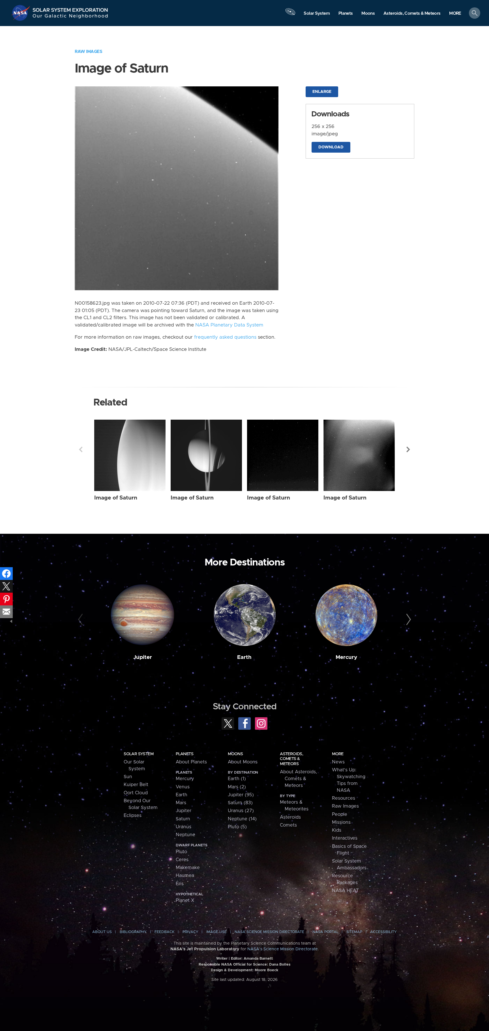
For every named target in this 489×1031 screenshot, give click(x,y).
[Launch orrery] (290, 14)
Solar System (138, 754)
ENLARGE (321, 92)
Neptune (185, 835)
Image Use (216, 932)
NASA (21, 13)
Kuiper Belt (136, 784)
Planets (184, 754)
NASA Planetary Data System (229, 325)
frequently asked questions (225, 337)
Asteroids (290, 817)
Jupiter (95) (241, 795)
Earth (244, 657)
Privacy (190, 932)
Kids (336, 830)
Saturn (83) (240, 803)
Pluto (181, 851)
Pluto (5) (237, 827)
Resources (343, 798)
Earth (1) (237, 778)
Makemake (188, 867)
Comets (288, 825)
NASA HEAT (345, 890)
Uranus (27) (241, 810)
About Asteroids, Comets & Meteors (298, 779)
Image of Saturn (115, 498)
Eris (180, 883)
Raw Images (88, 52)
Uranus (183, 827)
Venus (183, 787)
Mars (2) (237, 787)
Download (331, 147)
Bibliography (133, 932)
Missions (341, 822)
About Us (102, 932)
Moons (235, 754)
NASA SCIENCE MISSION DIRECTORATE (269, 932)
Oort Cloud (136, 793)
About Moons (243, 762)
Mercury (346, 657)
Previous (80, 449)
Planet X (185, 900)
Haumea (185, 875)
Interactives (344, 838)
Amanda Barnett (258, 958)
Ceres (182, 859)
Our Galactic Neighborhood (70, 17)
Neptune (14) (242, 819)
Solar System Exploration (70, 8)
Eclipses (132, 815)
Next (408, 449)
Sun (128, 776)
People (339, 814)
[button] (455, 13)
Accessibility (383, 932)
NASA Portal (325, 932)
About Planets (191, 762)
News (338, 762)
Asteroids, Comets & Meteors (291, 759)
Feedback (164, 932)
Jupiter (142, 657)
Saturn (183, 819)
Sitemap (354, 932)
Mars (181, 803)
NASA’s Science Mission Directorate (282, 949)
